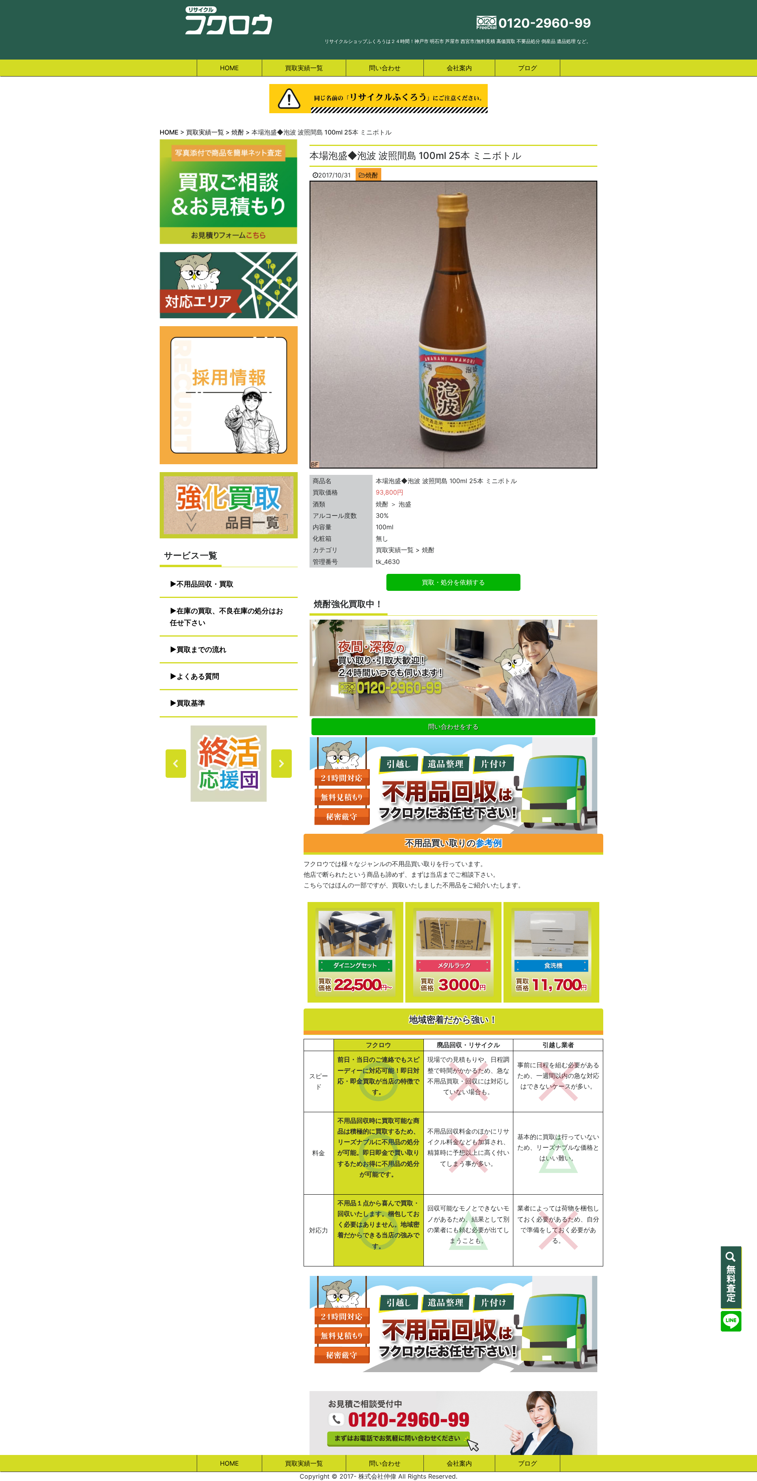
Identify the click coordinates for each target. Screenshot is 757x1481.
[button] (229, 763)
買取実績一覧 (304, 68)
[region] (229, 763)
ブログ (527, 68)
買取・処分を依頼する (453, 582)
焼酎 (371, 175)
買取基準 (191, 703)
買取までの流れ (201, 649)
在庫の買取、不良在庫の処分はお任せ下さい (226, 617)
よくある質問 (198, 676)
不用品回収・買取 (205, 584)
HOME (229, 68)
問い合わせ (385, 68)
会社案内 (459, 68)
